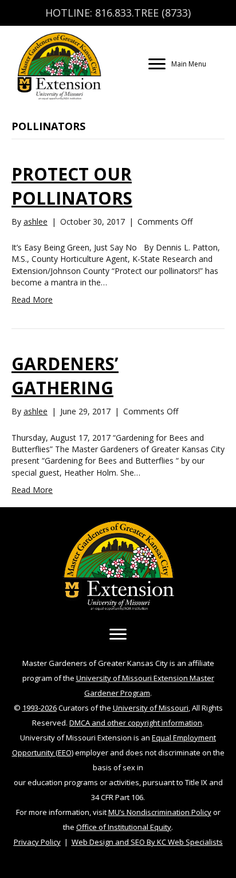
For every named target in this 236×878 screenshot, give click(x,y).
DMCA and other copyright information (135, 723)
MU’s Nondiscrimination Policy (159, 812)
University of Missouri (150, 708)
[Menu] (118, 634)
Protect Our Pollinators (71, 186)
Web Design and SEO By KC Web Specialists (147, 842)
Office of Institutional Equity (123, 827)
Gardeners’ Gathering (65, 375)
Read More (32, 299)
